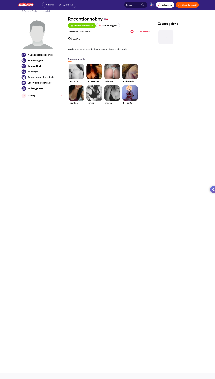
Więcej (31, 95)
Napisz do (40, 54)
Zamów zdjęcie (35, 60)
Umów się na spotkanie (40, 82)
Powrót (26, 11)
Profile (51, 4)
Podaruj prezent (36, 88)
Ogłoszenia (68, 4)
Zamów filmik (35, 66)
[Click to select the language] (151, 4)
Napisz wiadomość (83, 25)
